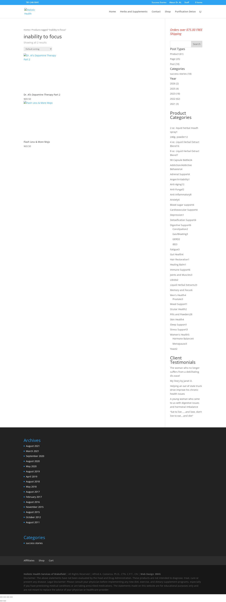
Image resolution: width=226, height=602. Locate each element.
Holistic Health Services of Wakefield (45, 574)
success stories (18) (180, 73)
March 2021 (32, 451)
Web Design (147, 574)
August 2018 (33, 481)
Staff (186, 2)
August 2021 (33, 446)
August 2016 (33, 502)
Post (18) (174, 64)
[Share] (8, 597)
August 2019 (33, 471)
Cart (51, 560)
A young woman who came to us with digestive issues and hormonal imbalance (185, 402)
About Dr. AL (175, 2)
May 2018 (31, 486)
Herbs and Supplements (133, 11)
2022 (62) (175, 98)
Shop (168, 11)
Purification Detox (185, 11)
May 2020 (31, 466)
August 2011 (33, 522)
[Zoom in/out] (1, 597)
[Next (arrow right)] (4, 600)
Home (112, 11)
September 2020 (35, 456)
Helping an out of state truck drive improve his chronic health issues (186, 389)
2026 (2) (174, 83)
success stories (34, 543)
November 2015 (35, 506)
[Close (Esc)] (11, 597)
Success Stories (159, 2)
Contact (156, 11)
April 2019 (31, 476)
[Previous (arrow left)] (1, 600)
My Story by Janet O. (181, 380)
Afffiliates (29, 560)
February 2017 (34, 496)
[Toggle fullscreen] (4, 597)
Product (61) (176, 54)
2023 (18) (175, 93)
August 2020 (33, 461)
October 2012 (33, 517)
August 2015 (33, 512)
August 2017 (33, 491)
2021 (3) (174, 103)
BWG (158, 574)
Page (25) (175, 58)
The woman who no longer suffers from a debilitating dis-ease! (185, 371)
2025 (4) (174, 88)
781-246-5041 (32, 2)
